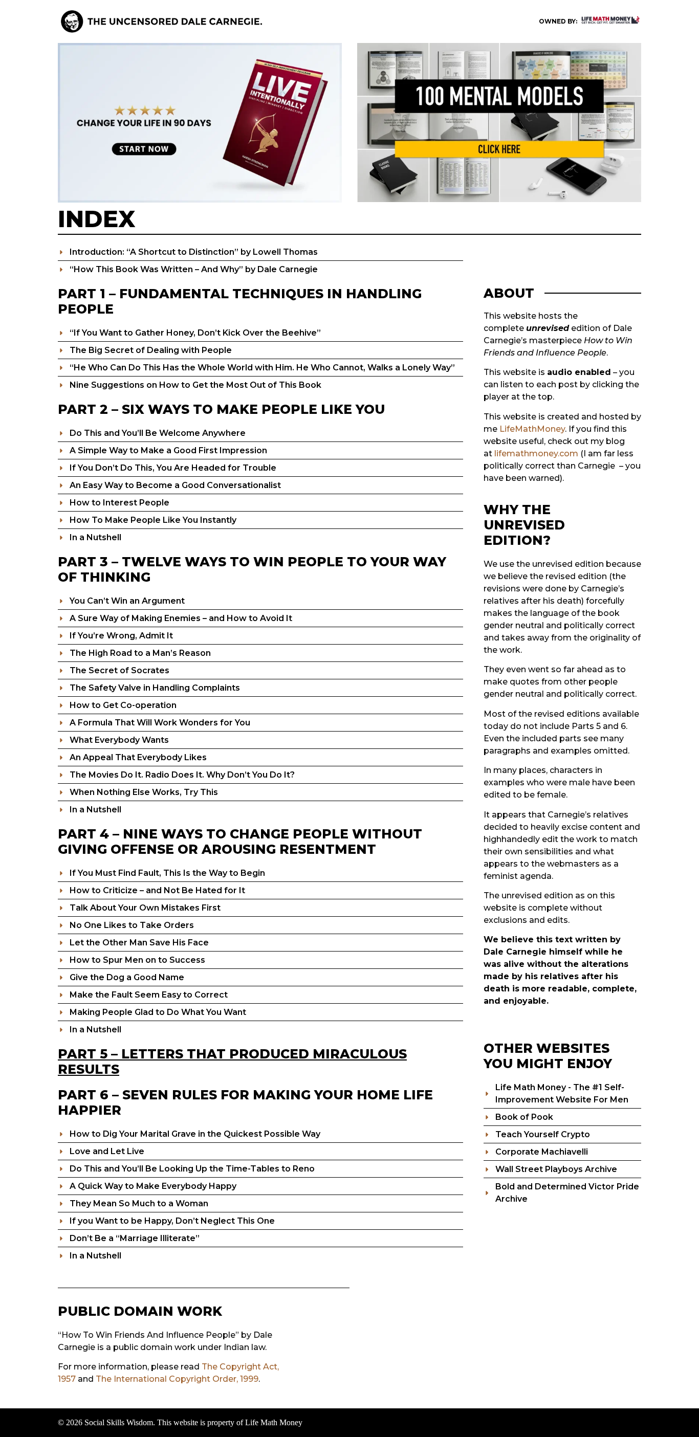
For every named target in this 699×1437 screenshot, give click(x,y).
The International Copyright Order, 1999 (177, 1379)
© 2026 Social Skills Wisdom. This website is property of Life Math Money (180, 1422)
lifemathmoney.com (536, 453)
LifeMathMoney (532, 429)
